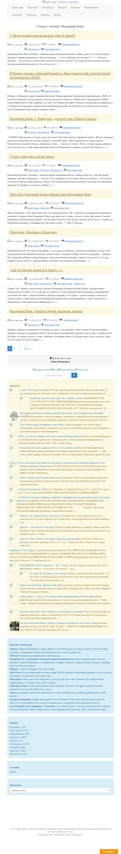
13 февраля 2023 (36, 203)
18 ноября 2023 (35, 86)
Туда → (27, 348)
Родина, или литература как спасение (39, 515)
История (62, 7)
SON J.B (14, 655)
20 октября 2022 (36, 240)
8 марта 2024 (34, 44)
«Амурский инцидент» (30, 489)
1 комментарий (70, 319)
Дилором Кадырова (20, 699)
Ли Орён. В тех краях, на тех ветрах (48, 573)
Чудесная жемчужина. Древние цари (38, 584)
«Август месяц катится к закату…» (36, 269)
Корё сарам (17, 7)
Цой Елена (15, 672)
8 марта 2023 (34, 165)
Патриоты (17, 14)
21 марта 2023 (35, 127)
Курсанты (32, 7)
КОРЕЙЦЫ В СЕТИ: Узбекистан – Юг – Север (44, 565)
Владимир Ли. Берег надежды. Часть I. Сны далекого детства (51, 447)
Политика (32, 14)
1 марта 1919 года (29, 389)
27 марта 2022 (35, 319)
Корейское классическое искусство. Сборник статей (56, 398)
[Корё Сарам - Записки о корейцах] (60, 1)
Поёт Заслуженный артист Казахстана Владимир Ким (50, 194)
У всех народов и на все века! (32, 156)
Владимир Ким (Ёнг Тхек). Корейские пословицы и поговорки (52, 611)
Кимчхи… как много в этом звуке (37, 527)
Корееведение (91, 7)
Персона (45, 14)
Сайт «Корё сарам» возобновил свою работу (42, 424)
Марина (14, 669)
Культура (75, 7)
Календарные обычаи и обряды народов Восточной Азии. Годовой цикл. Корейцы (61, 413)
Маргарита (16, 679)
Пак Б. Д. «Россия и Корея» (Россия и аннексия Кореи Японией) (50, 436)
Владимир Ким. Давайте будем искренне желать (46, 311)
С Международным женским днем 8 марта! (42, 35)
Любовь (14, 648)
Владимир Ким (52, 49)
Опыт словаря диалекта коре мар (36, 477)
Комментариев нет (70, 44)
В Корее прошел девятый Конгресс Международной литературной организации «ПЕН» (60, 75)
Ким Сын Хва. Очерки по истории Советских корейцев (48, 538)
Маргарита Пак (18, 685)
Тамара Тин (79, 283)
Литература (48, 7)
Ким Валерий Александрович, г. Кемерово (32, 706)
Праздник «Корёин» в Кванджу (33, 232)
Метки (57, 14)
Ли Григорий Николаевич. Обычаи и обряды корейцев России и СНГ (55, 622)
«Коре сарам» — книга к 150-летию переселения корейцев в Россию (54, 596)
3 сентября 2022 (36, 278)
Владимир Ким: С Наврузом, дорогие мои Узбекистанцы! (53, 118)
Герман (14, 692)
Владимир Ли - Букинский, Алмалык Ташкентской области (42, 659)
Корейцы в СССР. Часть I (23, 550)
